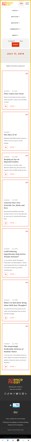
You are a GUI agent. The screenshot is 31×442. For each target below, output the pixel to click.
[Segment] (27, 73)
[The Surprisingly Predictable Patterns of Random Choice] (6, 367)
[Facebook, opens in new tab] (14, 393)
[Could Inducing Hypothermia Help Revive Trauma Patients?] (6, 274)
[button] (21, 3)
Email (28, 440)
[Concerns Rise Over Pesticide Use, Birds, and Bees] (6, 223)
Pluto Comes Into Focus (14, 94)
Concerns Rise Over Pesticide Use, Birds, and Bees (14, 205)
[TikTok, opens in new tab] (8, 393)
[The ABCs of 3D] (6, 147)
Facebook (2, 440)
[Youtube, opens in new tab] (11, 393)
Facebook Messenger (7, 440)
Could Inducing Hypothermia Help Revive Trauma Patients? (15, 254)
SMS (18, 440)
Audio (14, 10)
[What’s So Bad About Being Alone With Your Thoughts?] (6, 318)
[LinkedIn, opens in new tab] (23, 393)
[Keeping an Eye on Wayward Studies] (6, 174)
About (14, 35)
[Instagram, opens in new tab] (5, 393)
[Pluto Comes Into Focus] (6, 106)
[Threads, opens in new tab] (20, 393)
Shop (21, 41)
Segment (7, 91)
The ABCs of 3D (10, 135)
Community (15, 29)
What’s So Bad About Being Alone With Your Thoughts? (15, 304)
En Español (11, 41)
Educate (14, 23)
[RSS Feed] (25, 393)
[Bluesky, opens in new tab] (17, 393)
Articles (14, 16)
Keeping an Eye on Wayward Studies (11, 160)
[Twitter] (13, 440)
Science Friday (7, 3)
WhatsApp (23, 440)
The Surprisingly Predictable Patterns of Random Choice (13, 349)
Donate (15, 44)
